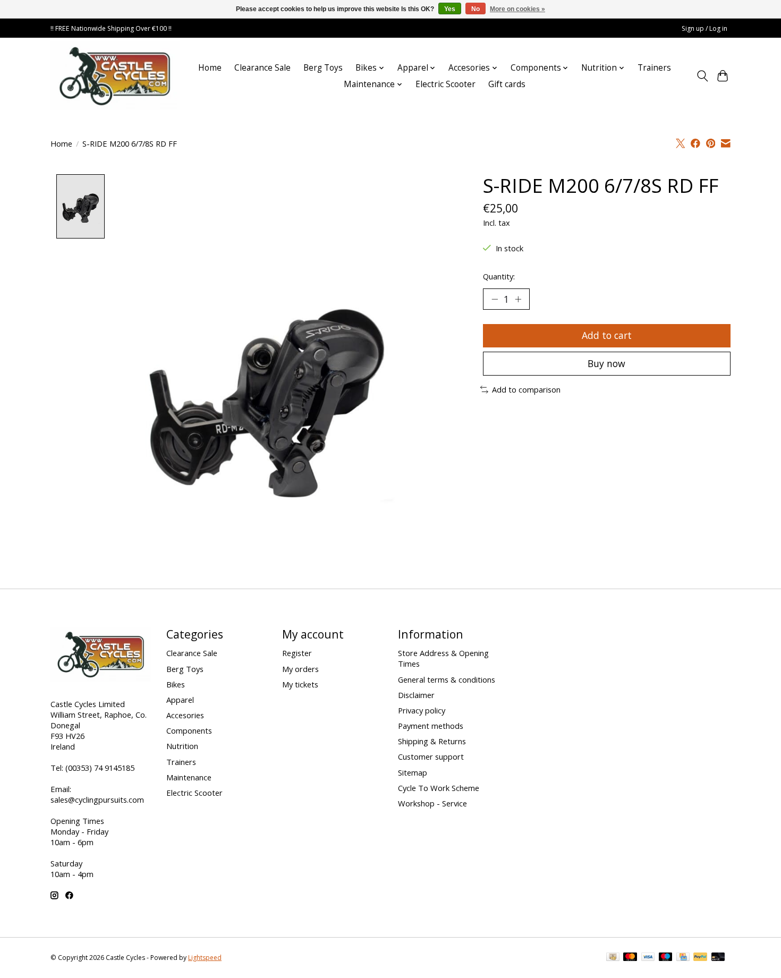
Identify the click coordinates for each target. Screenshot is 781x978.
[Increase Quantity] (518, 299)
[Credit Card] (683, 958)
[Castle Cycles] (115, 75)
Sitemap (412, 772)
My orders (300, 669)
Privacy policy (421, 710)
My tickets (300, 684)
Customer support (431, 756)
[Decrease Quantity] (494, 299)
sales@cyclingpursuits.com (97, 799)
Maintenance (188, 777)
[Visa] (648, 958)
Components (189, 730)
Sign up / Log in (704, 28)
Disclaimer (416, 695)
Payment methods (430, 725)
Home (210, 67)
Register (297, 653)
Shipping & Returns (432, 741)
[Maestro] (666, 958)
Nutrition (182, 746)
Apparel (180, 699)
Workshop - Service (432, 803)
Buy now (606, 363)
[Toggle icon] (702, 76)
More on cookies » (517, 9)
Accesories (185, 715)
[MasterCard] (630, 958)
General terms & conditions (446, 679)
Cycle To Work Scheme (438, 788)
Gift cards (506, 84)
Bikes (175, 684)
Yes (449, 9)
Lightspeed (205, 957)
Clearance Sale (262, 67)
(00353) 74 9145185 (99, 767)
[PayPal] (700, 958)
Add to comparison (526, 389)
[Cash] (612, 958)
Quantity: (499, 276)
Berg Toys (323, 67)
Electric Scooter (445, 84)
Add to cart (607, 335)
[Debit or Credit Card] (718, 958)
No (475, 9)
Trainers (654, 67)
